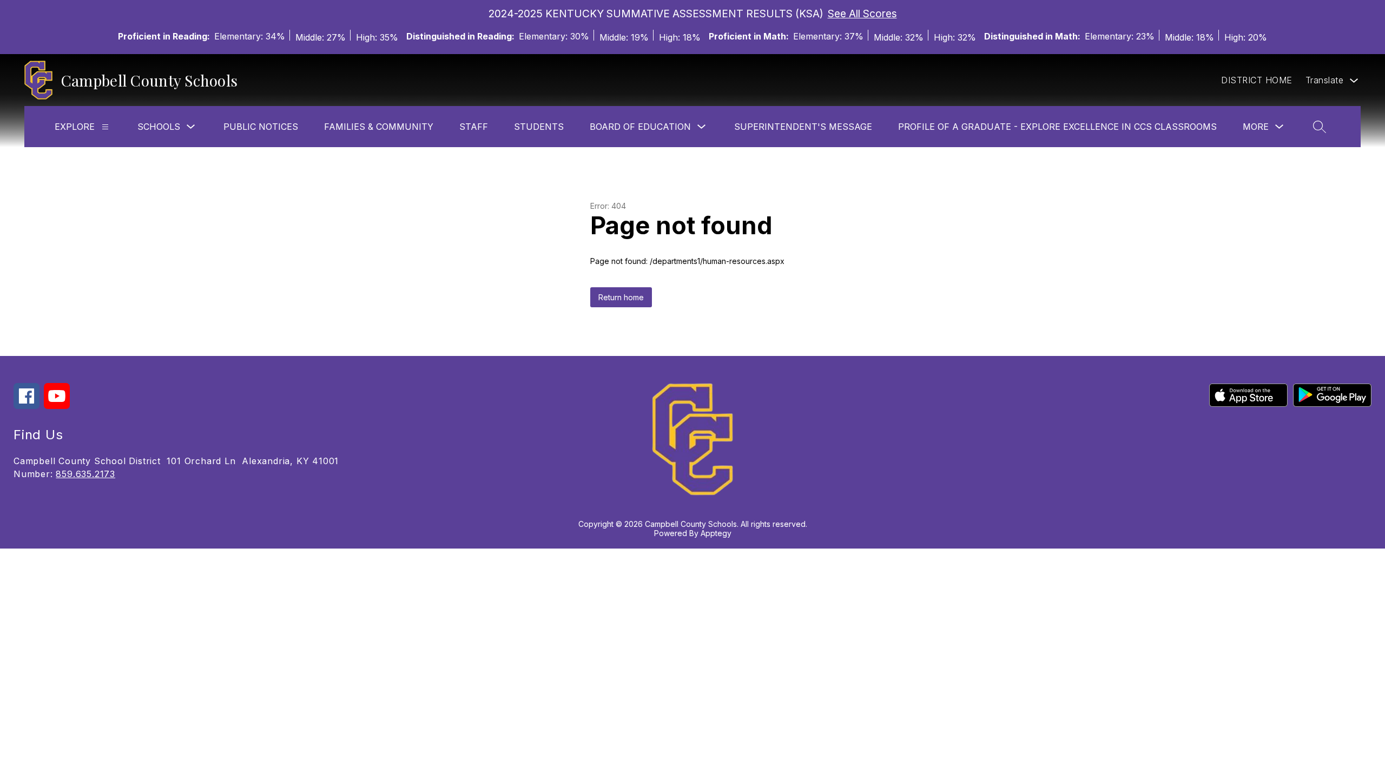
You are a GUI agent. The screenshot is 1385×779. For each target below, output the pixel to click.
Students (539, 126)
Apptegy (716, 533)
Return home (621, 297)
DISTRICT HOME (1256, 80)
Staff (473, 126)
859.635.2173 (85, 473)
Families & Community (378, 126)
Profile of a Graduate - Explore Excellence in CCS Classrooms (1057, 126)
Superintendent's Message (803, 126)
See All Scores (862, 13)
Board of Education (640, 126)
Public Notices (260, 126)
